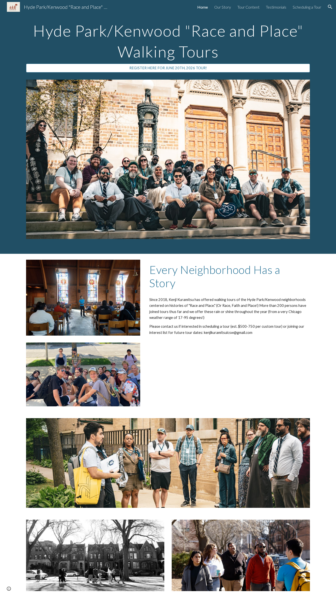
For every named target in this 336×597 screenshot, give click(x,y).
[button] (330, 7)
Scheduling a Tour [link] (307, 7)
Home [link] (202, 7)
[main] (168, 39)
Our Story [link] (222, 7)
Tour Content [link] (248, 7)
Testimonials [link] (276, 7)
